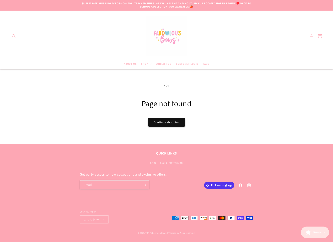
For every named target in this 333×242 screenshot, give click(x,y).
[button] (14, 36)
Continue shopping (167, 122)
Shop (153, 163)
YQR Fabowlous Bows (156, 233)
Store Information (171, 163)
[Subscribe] (144, 184)
